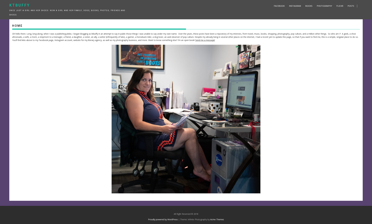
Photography (324, 6)
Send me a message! (205, 40)
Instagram (295, 6)
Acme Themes (217, 219)
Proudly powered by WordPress (163, 219)
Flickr (339, 6)
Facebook (279, 6)
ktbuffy (19, 5)
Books (308, 6)
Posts (351, 6)
